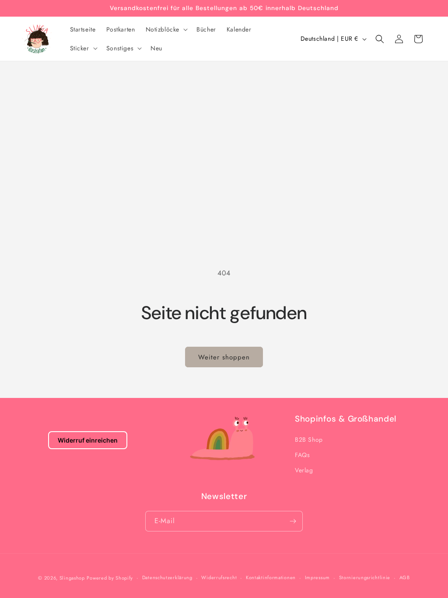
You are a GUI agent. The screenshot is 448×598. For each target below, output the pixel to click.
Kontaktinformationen (271, 577)
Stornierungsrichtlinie (364, 577)
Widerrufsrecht (219, 577)
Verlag (304, 470)
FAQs (302, 454)
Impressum (317, 577)
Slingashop (72, 577)
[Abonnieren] (292, 521)
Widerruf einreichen (88, 440)
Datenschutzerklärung (167, 577)
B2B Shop (309, 439)
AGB (404, 577)
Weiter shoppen (224, 357)
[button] (166, 29)
